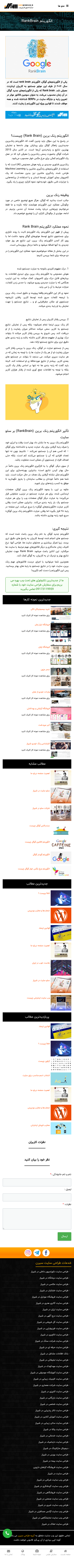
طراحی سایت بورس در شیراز (54, 1454)
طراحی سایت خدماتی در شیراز (54, 1435)
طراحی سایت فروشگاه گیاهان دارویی (50, 1467)
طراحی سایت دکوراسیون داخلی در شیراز (49, 1271)
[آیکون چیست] (61, 1064)
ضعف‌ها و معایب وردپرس (39, 910)
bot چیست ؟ (44, 893)
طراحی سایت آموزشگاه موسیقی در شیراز (49, 1372)
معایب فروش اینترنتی (40, 1125)
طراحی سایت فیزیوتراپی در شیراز (52, 1328)
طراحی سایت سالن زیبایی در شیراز (51, 1423)
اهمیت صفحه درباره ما (40, 773)
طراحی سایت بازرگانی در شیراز (54, 1398)
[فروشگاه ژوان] (61, 654)
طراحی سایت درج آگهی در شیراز (53, 1316)
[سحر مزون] (61, 677)
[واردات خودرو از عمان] (61, 696)
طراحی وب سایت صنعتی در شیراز (52, 1499)
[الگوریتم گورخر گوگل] (61, 858)
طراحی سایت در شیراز (58, 1473)
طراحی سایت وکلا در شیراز (55, 1429)
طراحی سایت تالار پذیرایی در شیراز (51, 1410)
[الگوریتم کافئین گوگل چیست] (61, 844)
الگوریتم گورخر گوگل (41, 854)
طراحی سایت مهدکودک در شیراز (53, 1366)
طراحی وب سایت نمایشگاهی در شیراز (50, 1517)
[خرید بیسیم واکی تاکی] (61, 613)
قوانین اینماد (44, 928)
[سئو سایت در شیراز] (61, 795)
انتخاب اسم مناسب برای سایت (36, 1075)
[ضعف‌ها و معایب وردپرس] (61, 915)
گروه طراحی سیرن (26, 1535)
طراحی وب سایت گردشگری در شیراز (51, 1486)
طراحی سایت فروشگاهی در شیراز (52, 1492)
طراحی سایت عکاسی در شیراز (54, 1284)
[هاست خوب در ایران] (61, 968)
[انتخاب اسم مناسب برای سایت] (61, 1079)
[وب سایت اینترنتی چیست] (61, 1003)
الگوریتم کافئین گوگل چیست (37, 842)
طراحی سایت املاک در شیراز (55, 1524)
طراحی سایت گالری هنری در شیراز (52, 1303)
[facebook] (46, 1252)
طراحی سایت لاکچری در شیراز (54, 1334)
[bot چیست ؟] (61, 898)
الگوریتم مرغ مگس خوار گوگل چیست (34, 868)
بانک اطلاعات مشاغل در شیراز (54, 1353)
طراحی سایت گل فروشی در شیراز (52, 1322)
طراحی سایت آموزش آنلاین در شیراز (51, 1417)
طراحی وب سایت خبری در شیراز (53, 1505)
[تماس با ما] (37, 115)
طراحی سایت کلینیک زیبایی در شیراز (50, 1379)
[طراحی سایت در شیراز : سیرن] (18, 6)
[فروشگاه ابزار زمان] (61, 632)
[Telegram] (37, 1252)
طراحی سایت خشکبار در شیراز (54, 1290)
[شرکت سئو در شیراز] (61, 813)
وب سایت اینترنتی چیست (38, 998)
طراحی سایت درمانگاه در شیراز (54, 1278)
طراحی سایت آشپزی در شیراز (54, 1391)
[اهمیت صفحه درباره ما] (61, 778)
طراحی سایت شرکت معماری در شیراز (50, 1385)
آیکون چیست (44, 1061)
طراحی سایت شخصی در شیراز (54, 1404)
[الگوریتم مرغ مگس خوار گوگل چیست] (61, 872)
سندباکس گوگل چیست (39, 825)
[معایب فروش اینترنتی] (61, 1128)
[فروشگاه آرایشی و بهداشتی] (61, 712)
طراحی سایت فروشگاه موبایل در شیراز (50, 1297)
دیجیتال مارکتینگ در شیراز (55, 1448)
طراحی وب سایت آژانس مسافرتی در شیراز (48, 1511)
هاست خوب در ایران (41, 963)
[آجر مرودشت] (61, 730)
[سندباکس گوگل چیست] (61, 830)
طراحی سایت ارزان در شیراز (55, 1309)
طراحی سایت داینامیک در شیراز (53, 1442)
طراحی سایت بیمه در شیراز (55, 1461)
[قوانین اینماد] (61, 933)
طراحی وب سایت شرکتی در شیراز (52, 1480)
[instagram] (28, 1252)
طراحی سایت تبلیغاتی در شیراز (53, 1360)
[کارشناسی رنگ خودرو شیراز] (61, 749)
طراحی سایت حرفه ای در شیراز (53, 1347)
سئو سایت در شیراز (41, 790)
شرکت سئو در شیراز (41, 808)
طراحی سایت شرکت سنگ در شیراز (51, 1341)
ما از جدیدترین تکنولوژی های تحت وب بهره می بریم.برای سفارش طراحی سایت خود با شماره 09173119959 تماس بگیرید (37, 585)
